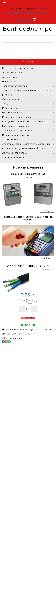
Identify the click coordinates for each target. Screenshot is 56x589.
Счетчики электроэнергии (17, 68)
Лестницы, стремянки (15, 153)
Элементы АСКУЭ (12, 72)
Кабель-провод (11, 108)
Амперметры (9, 77)
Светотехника (10, 139)
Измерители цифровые (15, 135)
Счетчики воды (11, 99)
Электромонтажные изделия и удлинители (27, 144)
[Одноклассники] (6, 341)
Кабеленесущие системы (16, 117)
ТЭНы (5, 103)
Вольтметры (9, 81)
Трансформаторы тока (14, 86)
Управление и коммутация (17, 130)
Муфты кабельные (12, 112)
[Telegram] (9, 341)
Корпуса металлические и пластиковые (25, 121)
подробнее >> (47, 211)
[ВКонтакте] (3, 341)
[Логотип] (28, 28)
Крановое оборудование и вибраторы (24, 148)
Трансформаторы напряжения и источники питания (27, 92)
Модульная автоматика (15, 126)
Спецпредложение (13, 157)
